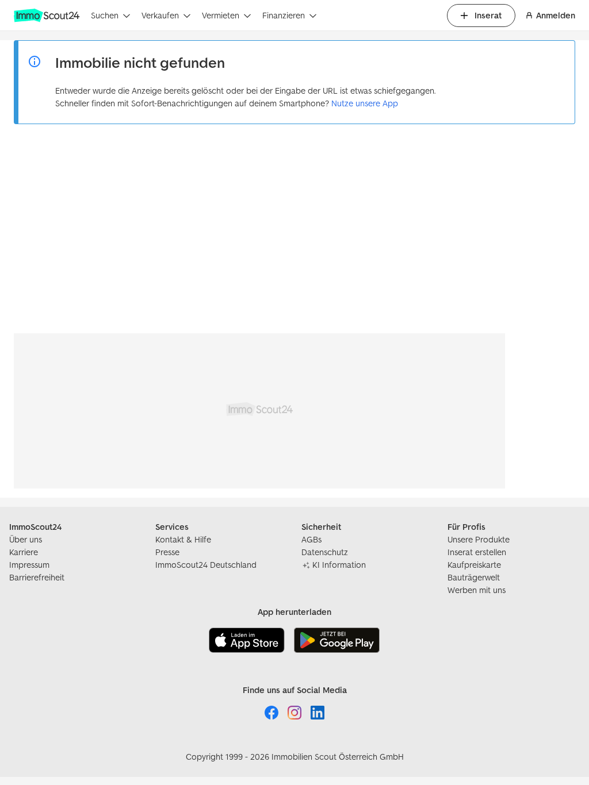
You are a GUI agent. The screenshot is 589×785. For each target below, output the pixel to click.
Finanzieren (283, 15)
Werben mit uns (477, 590)
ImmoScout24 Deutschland (206, 564)
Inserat (488, 15)
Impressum (29, 564)
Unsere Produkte (479, 539)
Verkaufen (160, 15)
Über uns (25, 539)
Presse (167, 552)
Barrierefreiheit (36, 577)
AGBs (311, 539)
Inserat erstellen (477, 552)
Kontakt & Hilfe (183, 539)
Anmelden (555, 15)
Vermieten (220, 15)
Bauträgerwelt (474, 577)
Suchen (104, 15)
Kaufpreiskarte (474, 564)
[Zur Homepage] (48, 15)
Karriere (23, 552)
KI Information (339, 564)
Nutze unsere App (364, 103)
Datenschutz (324, 552)
